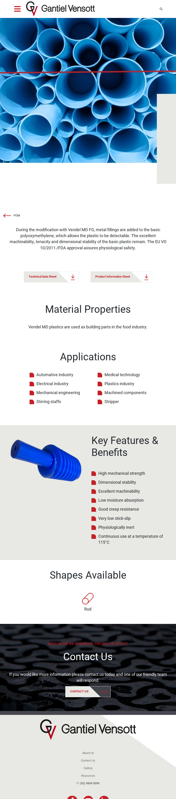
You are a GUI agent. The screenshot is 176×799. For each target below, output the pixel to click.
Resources (88, 775)
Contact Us (88, 656)
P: (88, 783)
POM (17, 215)
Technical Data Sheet (43, 276)
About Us (88, 753)
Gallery (88, 768)
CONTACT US (79, 691)
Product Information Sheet (113, 276)
